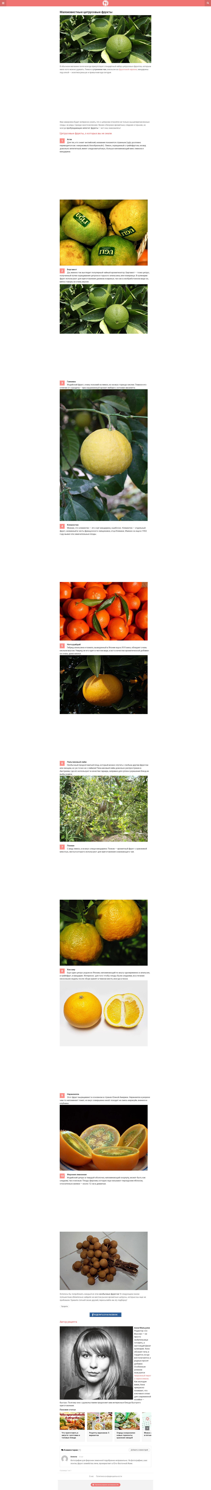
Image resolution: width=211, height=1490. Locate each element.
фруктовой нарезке (128, 69)
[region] (105, 97)
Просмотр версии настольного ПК (106, 1485)
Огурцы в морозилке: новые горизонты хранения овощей (126, 1435)
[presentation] (147, 1428)
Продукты (64, 1306)
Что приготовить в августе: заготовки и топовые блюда (71, 1435)
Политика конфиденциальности (109, 1476)
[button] (3, 3)
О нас (91, 1476)
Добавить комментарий (139, 1450)
